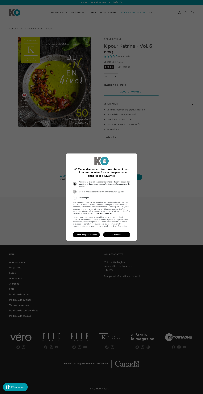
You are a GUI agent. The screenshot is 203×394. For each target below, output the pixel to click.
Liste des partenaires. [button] (103, 213)
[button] (101, 198)
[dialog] (101, 197)
